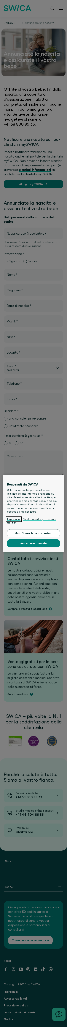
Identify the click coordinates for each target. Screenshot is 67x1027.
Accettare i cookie (33, 543)
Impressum (13, 519)
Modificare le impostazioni (33, 533)
